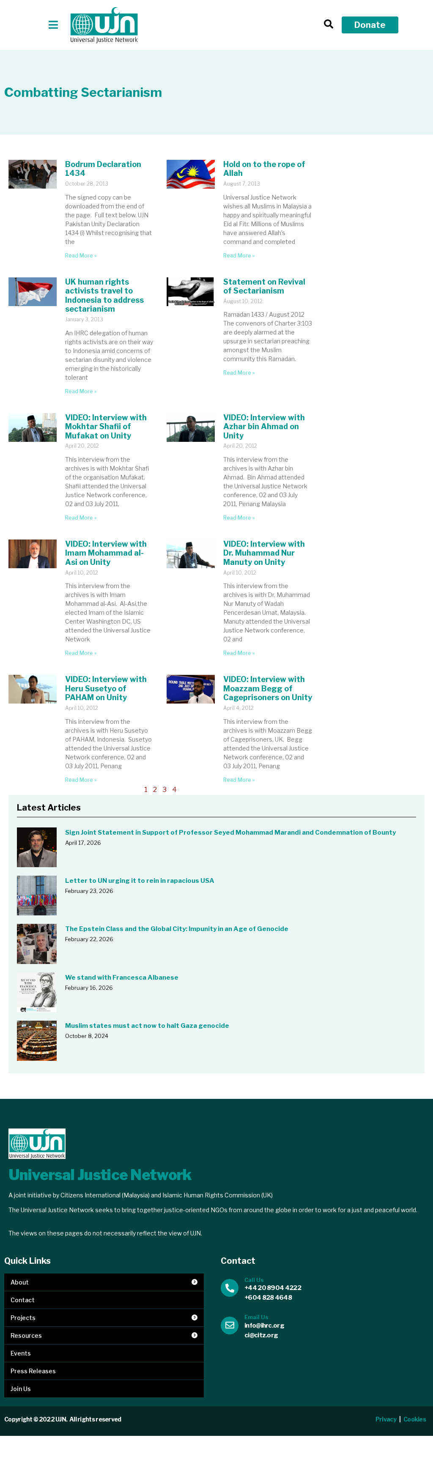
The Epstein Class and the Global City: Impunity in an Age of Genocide (176, 929)
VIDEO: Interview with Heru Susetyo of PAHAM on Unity (106, 688)
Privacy (385, 1419)
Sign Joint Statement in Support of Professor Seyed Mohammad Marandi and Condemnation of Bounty (230, 832)
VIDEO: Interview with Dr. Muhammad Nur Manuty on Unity (264, 553)
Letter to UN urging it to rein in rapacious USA (139, 881)
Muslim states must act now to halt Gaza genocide (147, 1026)
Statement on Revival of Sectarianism (264, 286)
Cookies (415, 1419)
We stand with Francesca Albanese (121, 977)
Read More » (81, 255)
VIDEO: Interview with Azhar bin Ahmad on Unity (264, 426)
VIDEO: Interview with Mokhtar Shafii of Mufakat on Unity (106, 426)
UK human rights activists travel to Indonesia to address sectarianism (104, 295)
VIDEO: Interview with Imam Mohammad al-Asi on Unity (106, 553)
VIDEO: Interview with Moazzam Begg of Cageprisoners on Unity (267, 688)
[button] (53, 24)
